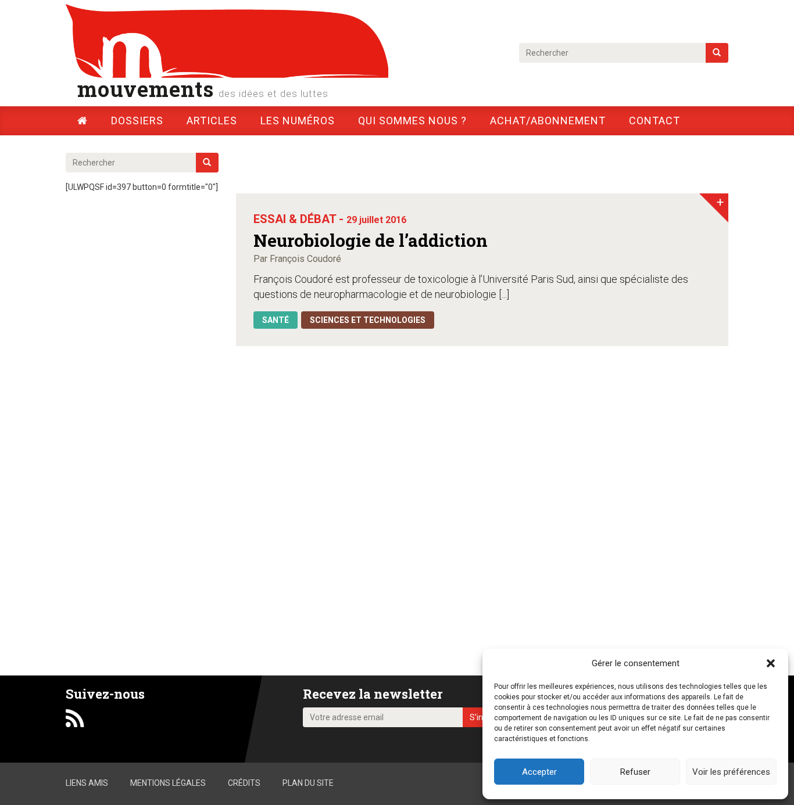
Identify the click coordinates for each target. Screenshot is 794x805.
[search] (717, 53)
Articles (212, 120)
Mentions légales (168, 783)
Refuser (635, 772)
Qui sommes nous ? (412, 120)
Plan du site (308, 783)
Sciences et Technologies (367, 320)
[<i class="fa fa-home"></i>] (82, 120)
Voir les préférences (731, 772)
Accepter (539, 772)
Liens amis (87, 783)
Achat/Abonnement (548, 120)
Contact (654, 120)
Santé (275, 320)
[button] (771, 663)
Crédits (244, 783)
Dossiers (137, 120)
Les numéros (297, 120)
